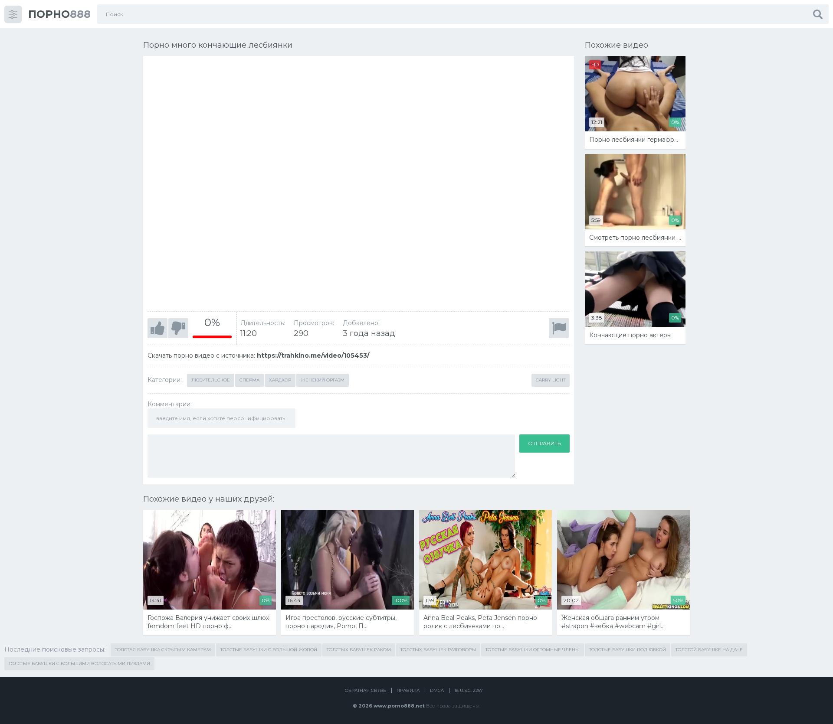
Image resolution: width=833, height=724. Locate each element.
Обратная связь (365, 690)
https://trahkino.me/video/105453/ (313, 355)
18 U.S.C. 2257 (468, 690)
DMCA (437, 690)
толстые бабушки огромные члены (532, 649)
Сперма (249, 380)
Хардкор (280, 380)
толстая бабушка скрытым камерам (163, 649)
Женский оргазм (322, 380)
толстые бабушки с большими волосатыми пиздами (79, 663)
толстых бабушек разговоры (438, 649)
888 (59, 14)
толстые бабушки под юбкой (627, 649)
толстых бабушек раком (359, 649)
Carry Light (550, 380)
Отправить (544, 443)
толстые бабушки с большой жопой (268, 649)
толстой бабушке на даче (709, 649)
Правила (408, 690)
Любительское (210, 380)
